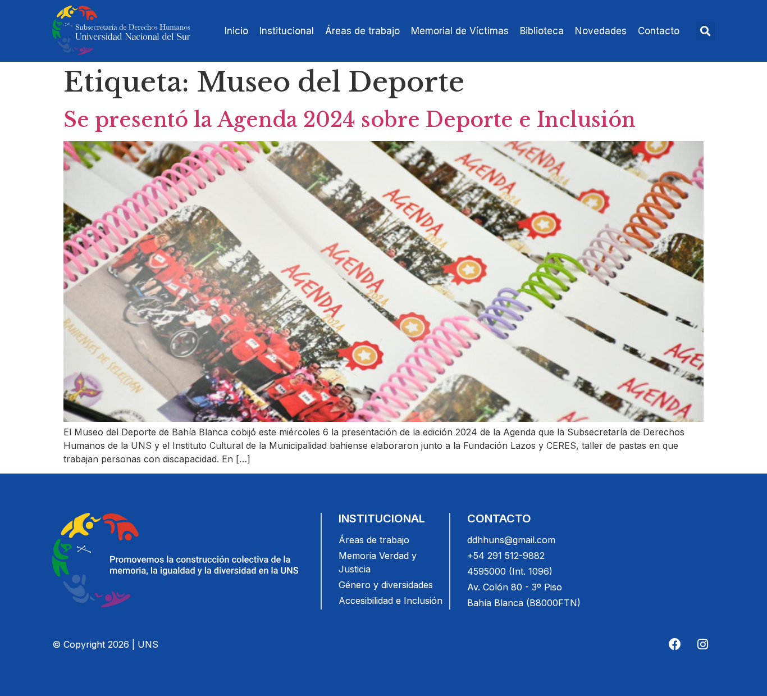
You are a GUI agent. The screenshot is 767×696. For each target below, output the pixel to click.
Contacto (658, 31)
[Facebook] (675, 644)
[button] (705, 31)
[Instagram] (702, 644)
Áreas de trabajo (362, 31)
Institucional (286, 31)
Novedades (601, 31)
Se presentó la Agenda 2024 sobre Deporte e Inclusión (349, 120)
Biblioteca (542, 31)
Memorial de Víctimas (460, 31)
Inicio (236, 31)
